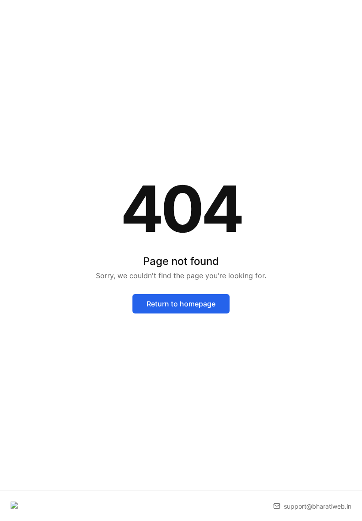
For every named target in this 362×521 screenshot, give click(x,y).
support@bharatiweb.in (317, 506)
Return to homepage (181, 303)
